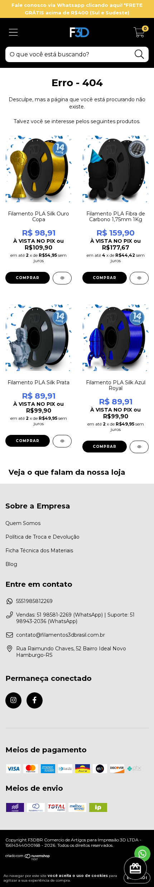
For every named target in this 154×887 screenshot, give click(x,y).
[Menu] (13, 32)
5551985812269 (34, 601)
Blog (11, 564)
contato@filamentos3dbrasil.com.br (60, 635)
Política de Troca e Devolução (42, 537)
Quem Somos (22, 523)
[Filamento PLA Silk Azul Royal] (139, 447)
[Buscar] (139, 54)
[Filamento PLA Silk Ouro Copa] (62, 278)
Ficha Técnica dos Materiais (39, 550)
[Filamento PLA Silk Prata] (62, 441)
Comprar (27, 277)
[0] (139, 34)
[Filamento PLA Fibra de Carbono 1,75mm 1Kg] (139, 278)
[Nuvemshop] (27, 859)
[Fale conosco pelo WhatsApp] (142, 854)
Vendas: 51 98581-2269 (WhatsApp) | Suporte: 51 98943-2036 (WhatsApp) (75, 618)
